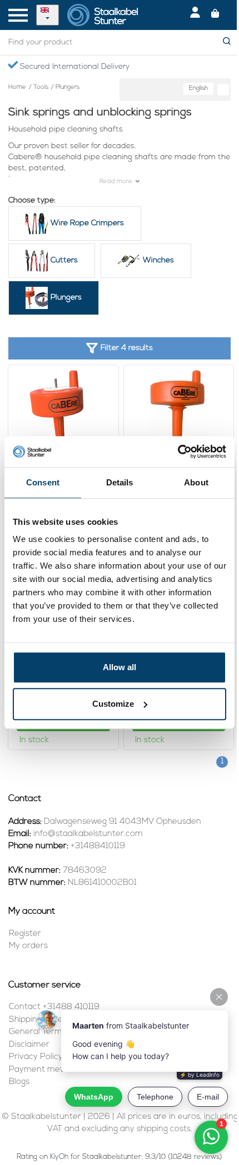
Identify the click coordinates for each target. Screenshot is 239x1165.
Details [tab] (119, 482)
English (198, 88)
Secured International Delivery (74, 67)
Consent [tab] (42, 482)
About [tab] (196, 482)
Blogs (19, 1082)
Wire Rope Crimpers (87, 223)
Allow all (119, 667)
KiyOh (59, 1157)
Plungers (66, 297)
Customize (113, 703)
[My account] (195, 15)
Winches (158, 260)
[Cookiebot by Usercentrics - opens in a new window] (177, 451)
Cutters (64, 260)
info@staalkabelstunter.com (88, 834)
